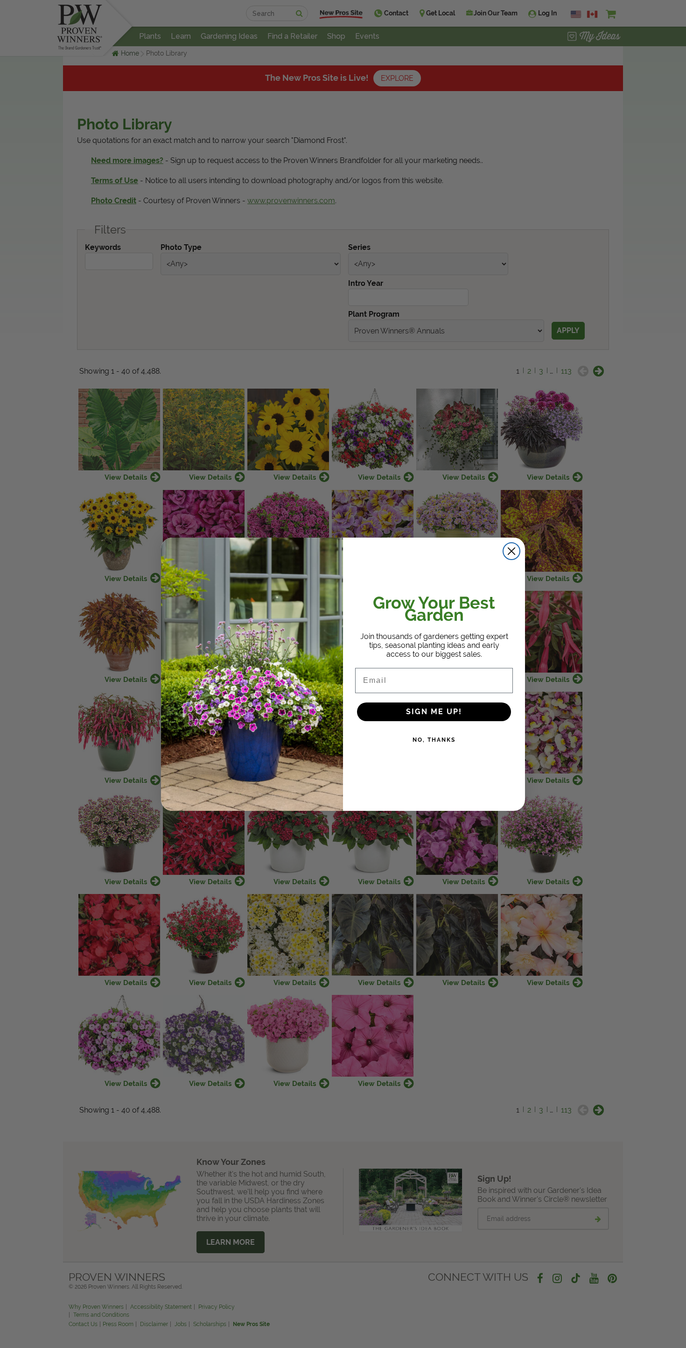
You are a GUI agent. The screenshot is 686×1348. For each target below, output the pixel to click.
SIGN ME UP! (434, 711)
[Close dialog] (511, 551)
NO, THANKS (434, 740)
